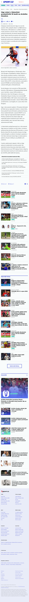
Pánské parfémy (18, 564)
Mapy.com (3, 542)
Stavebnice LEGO (10, 562)
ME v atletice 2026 (4, 516)
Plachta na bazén (7, 552)
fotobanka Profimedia (4, 587)
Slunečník (16, 552)
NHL (2, 519)
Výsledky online (25, 5)
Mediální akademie (18, 575)
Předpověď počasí (8, 542)
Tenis (16, 5)
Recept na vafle (18, 518)
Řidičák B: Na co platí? (19, 532)
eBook (4, 21)
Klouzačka (20, 552)
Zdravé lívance (17, 515)
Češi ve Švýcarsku (4, 532)
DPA (21, 586)
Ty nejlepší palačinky (19, 512)
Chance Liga (13, 191)
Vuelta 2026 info (18, 496)
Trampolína (12, 552)
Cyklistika (13, 232)
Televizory (7, 564)
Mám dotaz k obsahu (19, 574)
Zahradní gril (12, 554)
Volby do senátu (4, 502)
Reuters (23, 586)
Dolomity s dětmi (4, 535)
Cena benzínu (19, 542)
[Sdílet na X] (27, 184)
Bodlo (12, 213)
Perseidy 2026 (14, 542)
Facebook (2, 574)
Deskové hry (3, 564)
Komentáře (4, 375)
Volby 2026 (3, 496)
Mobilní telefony (4, 562)
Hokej (12, 5)
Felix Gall (16, 502)
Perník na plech (18, 519)
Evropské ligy (14, 243)
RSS (1, 572)
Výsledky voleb (3, 499)
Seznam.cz (21, 1)
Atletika (12, 299)
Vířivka (16, 554)
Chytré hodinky (12, 564)
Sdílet (9, 21)
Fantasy (3, 5)
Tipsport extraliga (4, 515)
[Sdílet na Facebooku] (25, 184)
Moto (19, 5)
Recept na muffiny (18, 513)
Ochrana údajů (18, 572)
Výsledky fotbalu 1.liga (5, 513)
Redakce (2, 571)
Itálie (12, 353)
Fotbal (8, 5)
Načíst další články (14, 366)
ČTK (2, 18)
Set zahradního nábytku (5, 554)
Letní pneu (22, 562)
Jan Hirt (16, 499)
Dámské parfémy (17, 562)
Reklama (2, 578)
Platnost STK (17, 535)
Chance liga (3, 512)
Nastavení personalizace (19, 578)
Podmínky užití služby (19, 571)
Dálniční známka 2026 (19, 529)
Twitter (2, 577)
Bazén (2, 552)
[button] (14, 56)
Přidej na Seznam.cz (4, 580)
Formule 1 (2, 518)
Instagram (3, 575)
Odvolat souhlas (18, 577)
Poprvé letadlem (4, 529)
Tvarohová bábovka (18, 516)
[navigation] (2, 2)
